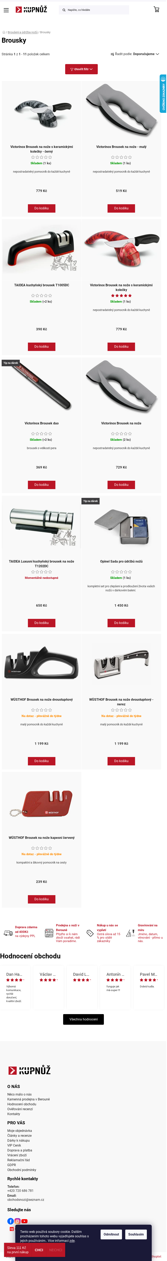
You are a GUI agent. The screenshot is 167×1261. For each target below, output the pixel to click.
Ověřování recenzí (20, 1109)
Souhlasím (136, 1234)
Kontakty (13, 1114)
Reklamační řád (18, 1160)
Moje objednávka (19, 1131)
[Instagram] (17, 1222)
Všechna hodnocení (83, 1019)
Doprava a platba (19, 1150)
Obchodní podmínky (21, 1170)
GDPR (11, 1165)
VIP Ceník (14, 1145)
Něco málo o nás (19, 1094)
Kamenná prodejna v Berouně (28, 1099)
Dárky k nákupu (18, 1140)
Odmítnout (111, 1234)
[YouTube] (24, 1222)
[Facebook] (10, 1222)
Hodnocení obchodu (21, 1104)
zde (72, 1241)
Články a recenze (19, 1136)
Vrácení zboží (17, 1155)
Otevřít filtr (81, 69)
